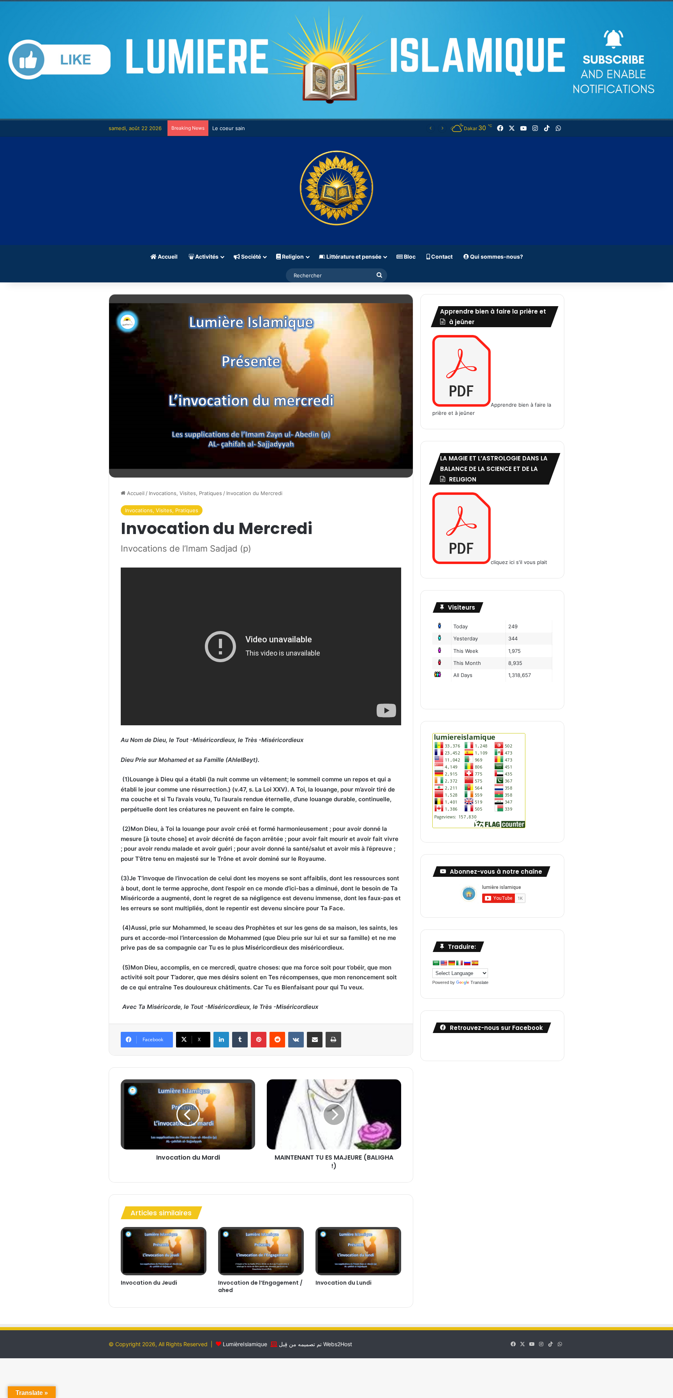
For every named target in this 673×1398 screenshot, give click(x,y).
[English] (443, 963)
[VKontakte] (296, 1039)
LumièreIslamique (245, 1344)
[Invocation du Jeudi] (163, 1251)
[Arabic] (435, 963)
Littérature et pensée (353, 256)
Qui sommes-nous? (496, 256)
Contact (441, 256)
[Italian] (459, 963)
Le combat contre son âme (244, 128)
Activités (206, 256)
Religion (292, 256)
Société (250, 256)
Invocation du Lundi (343, 1283)
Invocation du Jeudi (149, 1283)
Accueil (167, 256)
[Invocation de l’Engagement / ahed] (261, 1251)
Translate (479, 982)
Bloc (409, 256)
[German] (451, 963)
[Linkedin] (221, 1039)
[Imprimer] (333, 1039)
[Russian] (466, 963)
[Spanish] (474, 963)
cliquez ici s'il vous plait (519, 562)
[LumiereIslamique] (336, 190)
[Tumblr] (240, 1039)
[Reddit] (277, 1039)
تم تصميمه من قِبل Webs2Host (315, 1344)
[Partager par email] (314, 1039)
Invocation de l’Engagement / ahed (260, 1286)
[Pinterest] (258, 1039)
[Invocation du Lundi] (358, 1251)
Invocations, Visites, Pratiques (185, 493)
